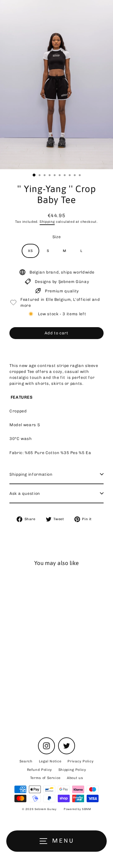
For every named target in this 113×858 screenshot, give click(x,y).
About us (75, 778)
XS (30, 251)
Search (26, 761)
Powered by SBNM (77, 809)
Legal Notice (50, 761)
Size (56, 236)
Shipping (47, 222)
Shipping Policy (72, 770)
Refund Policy (39, 770)
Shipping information (31, 474)
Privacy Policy (80, 761)
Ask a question (24, 493)
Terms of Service (45, 778)
